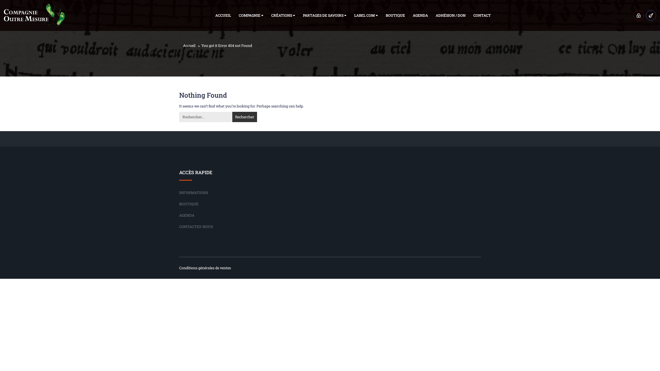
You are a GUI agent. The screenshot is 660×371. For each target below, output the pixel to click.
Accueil (223, 15)
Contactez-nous (196, 226)
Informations (193, 192)
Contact (482, 15)
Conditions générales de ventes (205, 267)
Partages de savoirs (323, 15)
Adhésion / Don (451, 15)
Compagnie (250, 15)
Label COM (365, 15)
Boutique (395, 15)
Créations (282, 15)
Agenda (420, 15)
